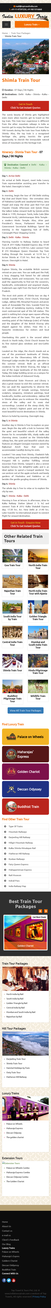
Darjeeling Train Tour (16, 1059)
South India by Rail (14, 998)
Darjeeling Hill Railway (19, 837)
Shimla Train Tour (14, 1063)
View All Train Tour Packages (25, 710)
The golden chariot (15, 1137)
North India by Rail (14, 994)
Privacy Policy (39, 1296)
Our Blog (6, 1244)
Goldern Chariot (9, 1260)
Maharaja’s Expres (10, 1256)
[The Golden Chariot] (25, 932)
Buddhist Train (9, 1269)
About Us (6, 1226)
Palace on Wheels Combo (18, 1168)
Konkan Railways (16, 859)
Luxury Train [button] (31, 24)
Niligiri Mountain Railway (20, 842)
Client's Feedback (10, 1239)
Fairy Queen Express (18, 864)
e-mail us (6, 1235)
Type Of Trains (15, 826)
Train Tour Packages (20, 33)
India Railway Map (17, 886)
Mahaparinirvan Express (20, 869)
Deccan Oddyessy (10, 1265)
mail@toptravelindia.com (26, 6)
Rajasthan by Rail (14, 1016)
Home (5, 33)
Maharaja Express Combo (18, 1172)
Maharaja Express (14, 1128)
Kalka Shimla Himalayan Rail (22, 848)
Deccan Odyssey (13, 1132)
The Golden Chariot (15, 1181)
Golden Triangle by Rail (16, 1003)
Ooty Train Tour (13, 1072)
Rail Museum (14, 875)
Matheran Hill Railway (19, 853)
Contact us (7, 1230)
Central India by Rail (15, 1007)
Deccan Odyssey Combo (17, 1176)
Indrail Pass (14, 880)
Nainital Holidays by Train (18, 1068)
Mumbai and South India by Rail (20, 1012)
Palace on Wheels (14, 1123)
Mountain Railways (17, 831)
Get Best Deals (39, 917)
